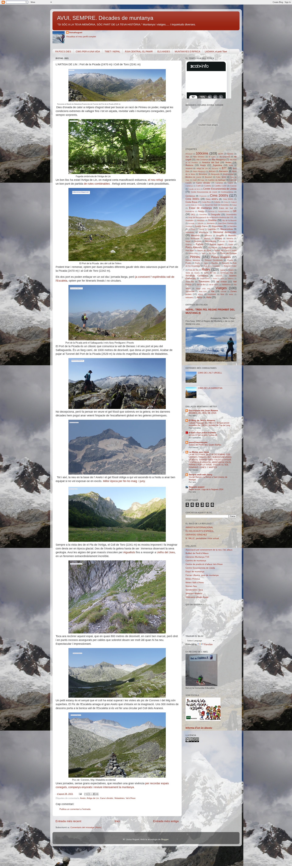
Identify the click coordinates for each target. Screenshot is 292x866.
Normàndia (210, 241)
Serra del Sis (210, 273)
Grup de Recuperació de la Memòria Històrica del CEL (211, 217)
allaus (200, 294)
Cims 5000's (228, 199)
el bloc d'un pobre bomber (202, 432)
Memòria (195, 235)
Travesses (204, 281)
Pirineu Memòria (193, 260)
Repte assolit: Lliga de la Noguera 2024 (206, 489)
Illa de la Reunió (229, 220)
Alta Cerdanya (202, 160)
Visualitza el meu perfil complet (81, 36)
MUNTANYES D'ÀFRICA (187, 51)
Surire (215, 278)
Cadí (195, 180)
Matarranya (203, 232)
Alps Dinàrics (199, 157)
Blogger (165, 839)
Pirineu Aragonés (221, 257)
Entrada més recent (68, 821)
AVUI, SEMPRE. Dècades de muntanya (105, 18)
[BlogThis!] (88, 794)
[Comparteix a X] (91, 794)
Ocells (222, 241)
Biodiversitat (228, 174)
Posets (230, 260)
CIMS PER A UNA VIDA (88, 51)
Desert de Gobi (211, 205)
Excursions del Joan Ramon (203, 410)
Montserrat (195, 238)
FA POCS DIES (63, 51)
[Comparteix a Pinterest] (97, 794)
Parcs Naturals (194, 247)
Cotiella (217, 202)
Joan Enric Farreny (226, 223)
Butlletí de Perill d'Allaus (197, 553)
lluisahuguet (75, 32)
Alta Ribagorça (219, 159)
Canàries (219, 183)
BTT (224, 168)
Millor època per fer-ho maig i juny (124, 481)
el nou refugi (156, 179)
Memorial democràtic (224, 232)
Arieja (231, 165)
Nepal (188, 241)
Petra (204, 253)
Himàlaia (201, 220)
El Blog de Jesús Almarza (202, 420)
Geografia (215, 214)
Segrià (231, 270)
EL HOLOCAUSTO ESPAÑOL (200, 531)
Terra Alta (190, 282)
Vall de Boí (201, 285)
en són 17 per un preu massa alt (203, 435)
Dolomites (225, 205)
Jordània (189, 226)
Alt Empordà (224, 157)
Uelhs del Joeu (166, 552)
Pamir (230, 245)
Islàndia (200, 223)
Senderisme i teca (194, 590)
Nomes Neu (191, 586)
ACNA (220, 154)
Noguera (198, 241)
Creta (226, 202)
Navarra (229, 238)
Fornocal (211, 211)
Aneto (83, 798)
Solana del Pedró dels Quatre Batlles (205, 445)
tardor (231, 294)
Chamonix (203, 196)
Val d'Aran (131, 798)
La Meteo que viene (199, 452)
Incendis (191, 223)
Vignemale (190, 291)
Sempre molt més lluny (200, 474)
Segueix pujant (196, 487)
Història (212, 220)
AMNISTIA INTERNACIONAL (199, 527)
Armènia (189, 168)
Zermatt (223, 291)
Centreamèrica (227, 192)
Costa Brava (191, 202)
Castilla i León (220, 186)
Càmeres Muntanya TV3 (197, 557)
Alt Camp (212, 157)
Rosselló (225, 263)
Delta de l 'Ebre (196, 205)
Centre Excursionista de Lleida (219, 188)
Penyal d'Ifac (193, 253)
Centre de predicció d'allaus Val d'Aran (204, 564)
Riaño (197, 263)
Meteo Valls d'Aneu (195, 582)
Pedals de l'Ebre (204, 250)
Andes (228, 162)
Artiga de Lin (93, 798)
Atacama (215, 168)
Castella (207, 186)
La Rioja (192, 229)
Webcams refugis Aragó (197, 597)
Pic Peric (213, 253)
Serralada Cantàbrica (197, 276)
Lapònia (212, 229)
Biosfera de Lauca (193, 177)
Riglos (205, 263)
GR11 (193, 215)
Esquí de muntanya (200, 208)
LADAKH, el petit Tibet (216, 51)
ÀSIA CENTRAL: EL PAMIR (139, 51)
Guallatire (190, 220)
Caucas (233, 186)
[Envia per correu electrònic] (85, 794)
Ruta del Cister (230, 266)
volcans (189, 297)
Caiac (202, 180)
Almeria (230, 154)
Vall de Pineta (214, 285)
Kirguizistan (217, 226)
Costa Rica (206, 202)
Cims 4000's (212, 199)
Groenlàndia (231, 215)
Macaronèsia (226, 229)
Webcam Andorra (194, 593)
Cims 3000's (192, 199)
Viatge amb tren (203, 288)
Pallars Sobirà (217, 244)
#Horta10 (189, 154)
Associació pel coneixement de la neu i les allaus (209, 550)
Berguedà (215, 174)
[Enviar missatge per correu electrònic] (80, 794)
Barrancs (223, 171)
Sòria (222, 278)
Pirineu (195, 257)
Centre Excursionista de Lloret (204, 192)
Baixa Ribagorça (199, 171)
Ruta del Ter (193, 270)
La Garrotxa (231, 226)
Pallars (199, 244)
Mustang (218, 238)
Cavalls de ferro (194, 189)
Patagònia (226, 247)
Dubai (234, 205)
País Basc (190, 250)
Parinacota (213, 248)
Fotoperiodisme (223, 211)
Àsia (208, 297)
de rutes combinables (97, 183)
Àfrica (199, 297)
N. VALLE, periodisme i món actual (202, 538)
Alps (187, 157)
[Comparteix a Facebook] (94, 794)
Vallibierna (226, 285)
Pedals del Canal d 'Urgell (225, 250)
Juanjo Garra (201, 226)
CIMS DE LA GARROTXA (210, 388)
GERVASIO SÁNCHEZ (196, 535)
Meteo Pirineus (193, 579)
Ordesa (189, 245)
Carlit (198, 186)
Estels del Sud (226, 208)
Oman (231, 241)
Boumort (208, 177)
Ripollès (214, 263)
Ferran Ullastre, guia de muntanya (202, 575)
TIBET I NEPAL (112, 51)
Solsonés (219, 276)
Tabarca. (230, 278)
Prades (188, 263)
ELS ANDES (163, 51)
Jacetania (211, 223)
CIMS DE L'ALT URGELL (210, 373)
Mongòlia (220, 236)
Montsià (207, 238)
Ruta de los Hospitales (212, 266)
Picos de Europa (228, 253)
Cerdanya (190, 196)
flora (222, 294)
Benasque (203, 174)
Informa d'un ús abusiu (199, 728)
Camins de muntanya (196, 560)
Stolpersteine (205, 278)
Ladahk (201, 229)
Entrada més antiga (166, 821)
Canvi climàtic (106, 798)
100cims (202, 153)
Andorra (189, 165)
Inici (117, 821)
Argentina (217, 165)
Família (201, 211)
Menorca (208, 236)
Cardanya (189, 186)
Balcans (212, 171)
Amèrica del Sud (210, 162)
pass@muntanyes (198, 442)
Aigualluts (129, 552)
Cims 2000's (219, 195)
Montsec (232, 235)
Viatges (221, 288)
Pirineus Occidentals (213, 260)
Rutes (206, 269)
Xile (212, 291)
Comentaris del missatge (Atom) (85, 827)
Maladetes (120, 798)
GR (234, 211)
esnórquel (212, 294)
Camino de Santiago (217, 180)
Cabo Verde (221, 177)
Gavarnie (203, 215)
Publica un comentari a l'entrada (74, 809)
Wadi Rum (203, 291)
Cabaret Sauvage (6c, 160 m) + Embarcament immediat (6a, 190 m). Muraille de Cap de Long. (210, 424)
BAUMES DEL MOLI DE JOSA (202, 413)
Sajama (222, 270)
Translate (208, 644)
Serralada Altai (226, 273)
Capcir (230, 183)
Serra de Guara (193, 273)
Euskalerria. (190, 211)
